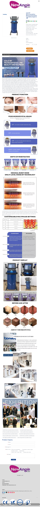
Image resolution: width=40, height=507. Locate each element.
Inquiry (13, 459)
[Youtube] (8, 492)
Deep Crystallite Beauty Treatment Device (10, 435)
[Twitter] (6, 492)
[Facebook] (2, 492)
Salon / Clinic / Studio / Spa (16, 452)
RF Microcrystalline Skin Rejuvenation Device (11, 431)
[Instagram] (10, 492)
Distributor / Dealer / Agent (28, 449)
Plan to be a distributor (16, 449)
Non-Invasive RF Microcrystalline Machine (10, 433)
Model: (27, 38)
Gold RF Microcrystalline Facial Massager (27, 435)
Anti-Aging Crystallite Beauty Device (9, 437)
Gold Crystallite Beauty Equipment (26, 431)
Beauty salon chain (27, 452)
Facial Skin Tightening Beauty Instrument (26, 433)
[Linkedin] (4, 492)
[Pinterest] (12, 492)
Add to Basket (30, 50)
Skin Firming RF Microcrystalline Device (24, 437)
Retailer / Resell (15, 450)
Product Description (6, 54)
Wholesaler (22, 450)
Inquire (30, 48)
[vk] (14, 492)
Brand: (27, 41)
